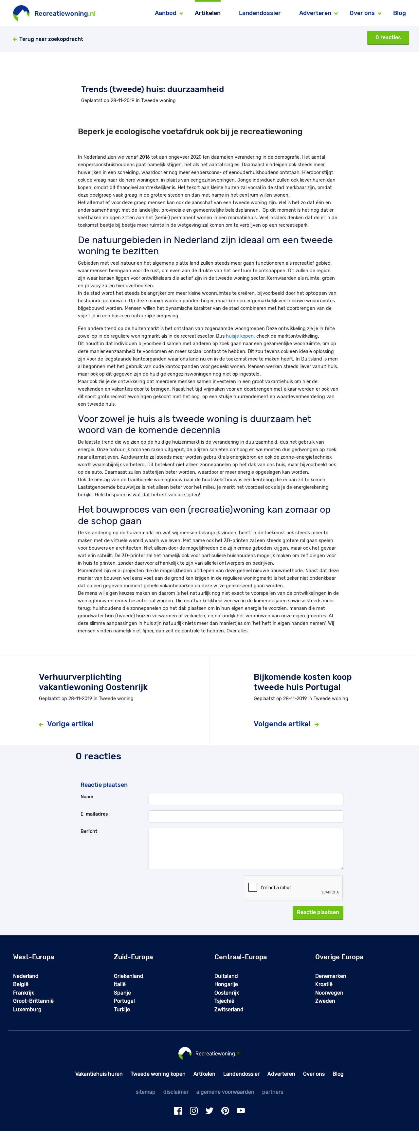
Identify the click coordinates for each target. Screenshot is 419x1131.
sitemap (145, 1092)
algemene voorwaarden (225, 1092)
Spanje (122, 993)
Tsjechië (224, 1001)
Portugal (124, 1001)
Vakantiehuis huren (99, 1074)
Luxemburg (27, 1009)
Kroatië (324, 984)
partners (272, 1092)
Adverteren (281, 1074)
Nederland (26, 976)
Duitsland (226, 976)
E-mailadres (94, 814)
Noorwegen (329, 993)
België (20, 984)
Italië (120, 984)
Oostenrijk (226, 993)
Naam (87, 797)
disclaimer (176, 1092)
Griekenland (128, 976)
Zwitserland (229, 1009)
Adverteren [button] (315, 13)
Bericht (89, 831)
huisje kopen (240, 336)
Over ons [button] (362, 13)
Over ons (314, 1074)
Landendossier (260, 13)
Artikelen (208, 13)
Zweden (325, 1001)
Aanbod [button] (165, 13)
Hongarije (226, 984)
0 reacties (388, 37)
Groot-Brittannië (33, 1001)
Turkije (122, 1009)
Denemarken (330, 976)
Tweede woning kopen (158, 1074)
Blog (399, 13)
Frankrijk (23, 993)
